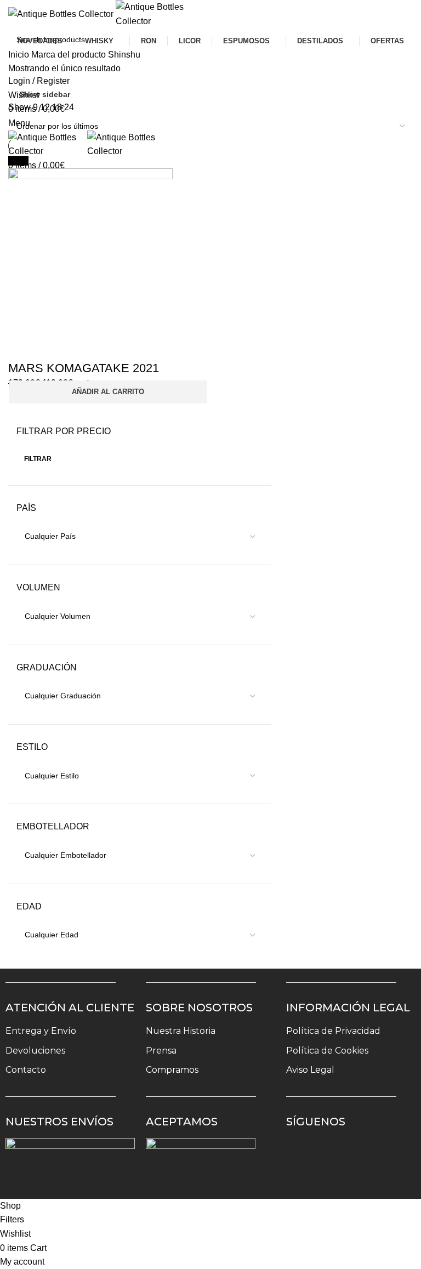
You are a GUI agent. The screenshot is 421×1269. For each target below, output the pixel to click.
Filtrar (38, 459)
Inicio (19, 54)
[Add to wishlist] (22, 346)
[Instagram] (302, 1154)
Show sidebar (44, 94)
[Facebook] (334, 1154)
